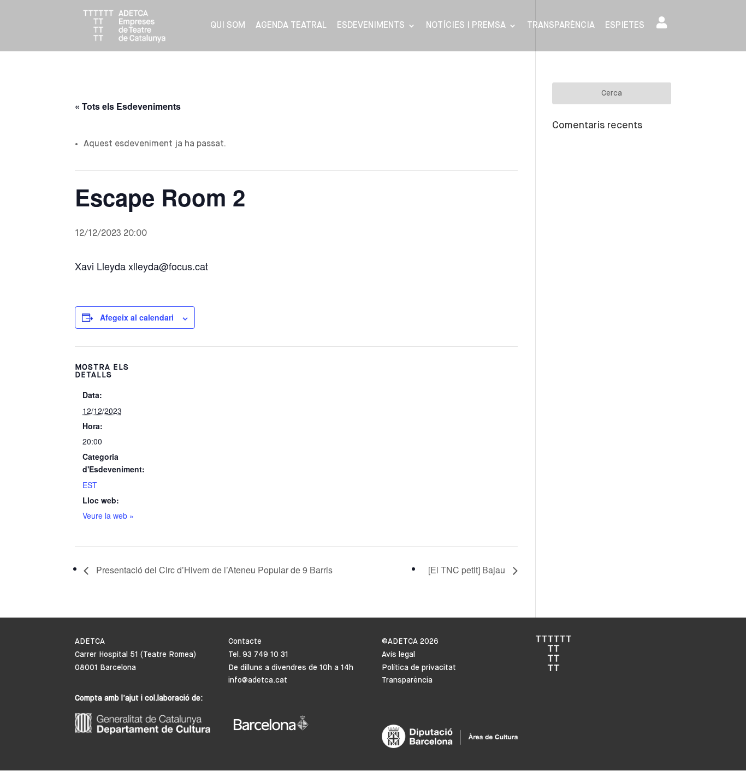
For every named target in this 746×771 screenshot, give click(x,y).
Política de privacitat (419, 668)
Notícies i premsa (466, 26)
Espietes (624, 26)
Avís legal (398, 655)
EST (89, 484)
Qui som (227, 26)
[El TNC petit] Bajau (467, 570)
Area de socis (663, 24)
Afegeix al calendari (137, 317)
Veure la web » (108, 515)
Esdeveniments (371, 26)
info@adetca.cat (257, 680)
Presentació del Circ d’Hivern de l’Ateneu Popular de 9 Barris (213, 570)
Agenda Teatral (291, 26)
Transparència (561, 26)
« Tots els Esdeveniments (128, 106)
